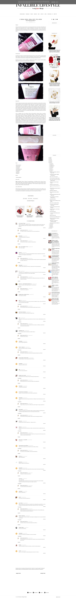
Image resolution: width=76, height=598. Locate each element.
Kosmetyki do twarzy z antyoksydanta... (20, 216)
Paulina (20, 421)
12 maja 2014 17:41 (25, 409)
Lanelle (20, 252)
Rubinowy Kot (21, 330)
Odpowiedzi (19, 228)
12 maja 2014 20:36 (25, 456)
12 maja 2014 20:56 (30, 403)
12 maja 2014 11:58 (28, 223)
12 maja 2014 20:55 (30, 380)
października (51, 165)
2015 (50, 161)
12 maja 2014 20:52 (30, 288)
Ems (19, 369)
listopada (51, 164)
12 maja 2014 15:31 (25, 363)
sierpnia (51, 167)
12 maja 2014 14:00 (27, 330)
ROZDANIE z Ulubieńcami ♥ (53, 190)
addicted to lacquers (23, 439)
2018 (50, 158)
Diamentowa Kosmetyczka (24, 294)
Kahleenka (21, 409)
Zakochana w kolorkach (23, 445)
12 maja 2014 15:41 (23, 369)
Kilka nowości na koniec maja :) (54, 176)
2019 (50, 157)
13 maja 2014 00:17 (24, 497)
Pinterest (36, 198)
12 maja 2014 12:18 (30, 258)
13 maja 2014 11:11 (26, 527)
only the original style (23, 246)
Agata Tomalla (22, 347)
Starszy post (42, 573)
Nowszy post (18, 573)
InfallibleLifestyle (24, 230)
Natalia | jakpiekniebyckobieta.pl (25, 283)
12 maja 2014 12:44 (22, 271)
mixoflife (20, 462)
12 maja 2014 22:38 (30, 485)
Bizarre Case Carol (22, 375)
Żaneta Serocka (22, 515)
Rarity (20, 497)
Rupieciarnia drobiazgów (24, 357)
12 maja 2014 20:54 (30, 335)
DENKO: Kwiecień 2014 (53, 215)
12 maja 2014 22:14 (25, 478)
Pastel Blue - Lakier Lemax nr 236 (54, 184)
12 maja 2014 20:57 (30, 415)
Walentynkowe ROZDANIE (56, 292)
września (51, 166)
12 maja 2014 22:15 (25, 491)
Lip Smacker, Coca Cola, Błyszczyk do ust (55, 216)
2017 (50, 159)
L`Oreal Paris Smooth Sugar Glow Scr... (29, 216)
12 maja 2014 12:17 (30, 230)
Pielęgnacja (32, 200)
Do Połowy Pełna (22, 223)
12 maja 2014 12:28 (25, 265)
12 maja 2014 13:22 (31, 294)
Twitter (31, 198)
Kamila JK (20, 456)
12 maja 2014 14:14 (25, 341)
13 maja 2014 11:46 (30, 521)
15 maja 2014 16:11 (25, 533)
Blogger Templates (24, 596)
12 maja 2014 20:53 (30, 306)
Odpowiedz (44, 227)
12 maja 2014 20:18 (31, 445)
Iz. (19, 271)
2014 (50, 162)
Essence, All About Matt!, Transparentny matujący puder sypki (55, 241)
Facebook (25, 198)
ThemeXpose (20, 596)
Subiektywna (21, 527)
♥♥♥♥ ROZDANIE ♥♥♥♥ (55, 233)
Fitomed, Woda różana (53, 211)
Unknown (20, 265)
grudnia (51, 163)
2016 (50, 160)
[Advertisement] (54, 128)
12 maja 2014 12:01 (30, 246)
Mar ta (20, 300)
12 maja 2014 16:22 (28, 375)
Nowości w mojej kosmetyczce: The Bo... (39, 216)
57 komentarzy (33, 22)
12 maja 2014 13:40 (24, 300)
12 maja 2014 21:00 (30, 450)
